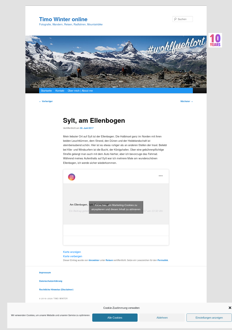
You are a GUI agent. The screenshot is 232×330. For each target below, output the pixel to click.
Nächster (187, 101)
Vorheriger (46, 101)
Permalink (163, 260)
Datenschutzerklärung (50, 281)
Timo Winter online (63, 19)
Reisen (109, 260)
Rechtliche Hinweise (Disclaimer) (56, 289)
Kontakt (59, 90)
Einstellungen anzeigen (209, 317)
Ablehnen (162, 317)
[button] (230, 308)
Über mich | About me (80, 90)
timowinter (94, 260)
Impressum (45, 272)
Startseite (46, 90)
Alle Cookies (114, 317)
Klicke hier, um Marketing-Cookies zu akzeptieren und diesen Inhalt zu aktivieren (115, 207)
